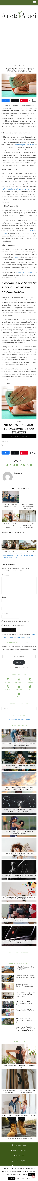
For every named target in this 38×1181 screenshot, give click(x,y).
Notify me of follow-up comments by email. (17, 621)
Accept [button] (31, 1174)
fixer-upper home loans (25, 272)
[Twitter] (7, 465)
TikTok (19, 1155)
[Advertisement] (19, 43)
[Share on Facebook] (12, 533)
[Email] (31, 465)
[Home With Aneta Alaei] (19, 13)
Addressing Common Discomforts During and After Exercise (10, 554)
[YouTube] (17, 465)
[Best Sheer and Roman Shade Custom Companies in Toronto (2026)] (27, 516)
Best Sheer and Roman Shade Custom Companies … (27, 525)
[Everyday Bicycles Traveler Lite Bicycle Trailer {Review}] (8, 978)
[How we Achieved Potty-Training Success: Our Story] (8, 986)
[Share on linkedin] (23, 533)
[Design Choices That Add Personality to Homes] (19, 1104)
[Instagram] (10, 465)
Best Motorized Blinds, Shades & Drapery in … (27, 506)
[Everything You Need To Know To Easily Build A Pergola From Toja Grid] (8, 1004)
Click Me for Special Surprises (19, 719)
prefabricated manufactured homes (15, 189)
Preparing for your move (24, 145)
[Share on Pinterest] (18, 533)
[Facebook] (24, 465)
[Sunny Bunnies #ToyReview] (8, 1012)
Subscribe (19, 662)
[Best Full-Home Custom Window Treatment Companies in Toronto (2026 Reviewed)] (19, 1079)
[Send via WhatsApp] (20, 533)
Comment (6, 575)
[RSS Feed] (27, 465)
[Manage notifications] (33, 1176)
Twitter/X (20, 1145)
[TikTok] (21, 465)
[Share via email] (10, 533)
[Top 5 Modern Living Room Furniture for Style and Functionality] (8, 995)
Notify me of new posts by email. (14, 625)
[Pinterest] (14, 465)
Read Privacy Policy (22, 1178)
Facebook (19, 1161)
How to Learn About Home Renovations (28, 554)
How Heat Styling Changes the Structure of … (10, 525)
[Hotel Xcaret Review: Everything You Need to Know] (8, 1021)
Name (4, 597)
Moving (16, 257)
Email (4, 605)
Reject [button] (12, 1178)
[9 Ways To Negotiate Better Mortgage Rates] (8, 969)
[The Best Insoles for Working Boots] (19, 1127)
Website (5, 613)
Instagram (20, 1150)
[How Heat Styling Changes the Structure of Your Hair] (10, 516)
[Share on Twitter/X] (15, 533)
